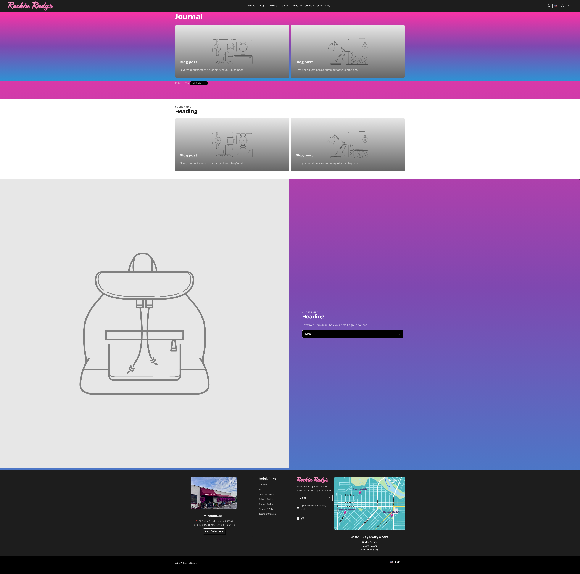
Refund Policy (266, 504)
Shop (261, 5)
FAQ (261, 489)
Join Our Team (266, 494)
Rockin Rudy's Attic (369, 550)
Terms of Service (267, 514)
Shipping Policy (267, 509)
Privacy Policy (266, 499)
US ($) (397, 562)
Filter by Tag (182, 83)
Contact (263, 485)
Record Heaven (370, 546)
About (295, 5)
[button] (549, 6)
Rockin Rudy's (369, 542)
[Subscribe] (400, 334)
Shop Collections (213, 531)
